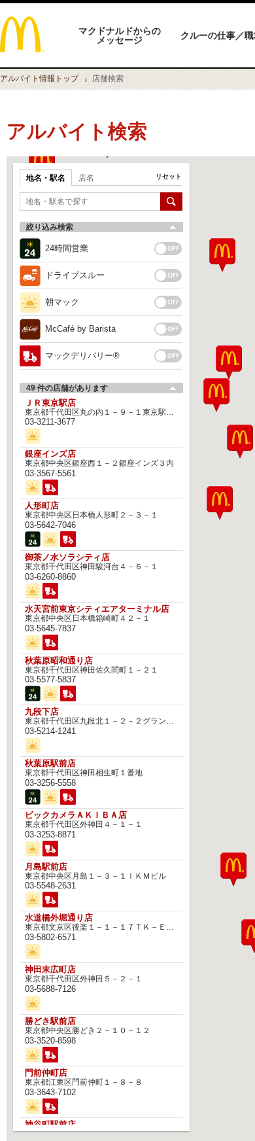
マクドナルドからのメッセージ (119, 35)
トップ (39, 78)
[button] (233, 869)
